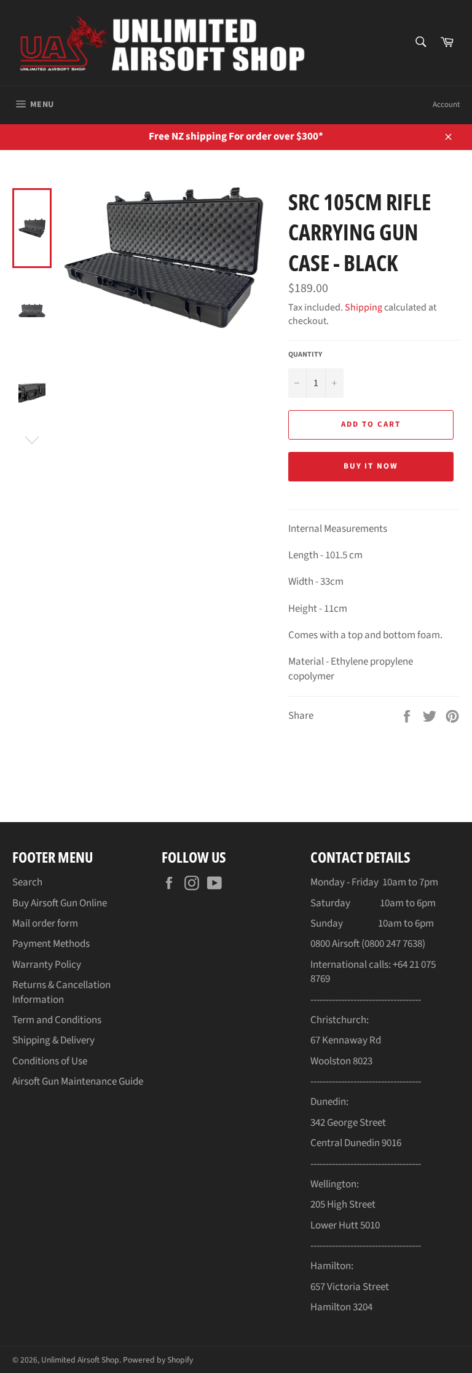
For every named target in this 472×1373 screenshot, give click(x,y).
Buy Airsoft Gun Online (59, 903)
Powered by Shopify (158, 1360)
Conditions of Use (49, 1061)
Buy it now (371, 466)
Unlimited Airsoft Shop (80, 1360)
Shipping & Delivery (53, 1040)
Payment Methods (51, 943)
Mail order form (45, 923)
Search (27, 882)
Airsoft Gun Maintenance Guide (77, 1081)
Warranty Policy (46, 964)
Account (446, 104)
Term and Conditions (56, 1020)
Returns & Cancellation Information (61, 992)
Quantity (305, 355)
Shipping (363, 307)
